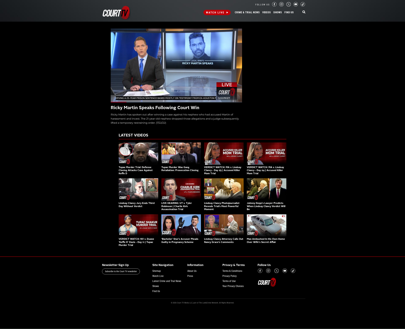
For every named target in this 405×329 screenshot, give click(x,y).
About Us (191, 270)
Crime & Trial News (247, 12)
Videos (266, 12)
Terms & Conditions (232, 270)
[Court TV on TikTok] (303, 5)
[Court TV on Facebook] (274, 5)
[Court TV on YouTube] (295, 5)
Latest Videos (133, 135)
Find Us (289, 12)
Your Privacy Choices (233, 286)
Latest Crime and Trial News (166, 281)
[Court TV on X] (288, 5)
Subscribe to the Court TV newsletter (121, 271)
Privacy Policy (229, 276)
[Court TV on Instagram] (281, 5)
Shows (277, 12)
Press (190, 276)
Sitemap (156, 270)
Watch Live (215, 12)
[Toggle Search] (303, 12)
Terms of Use (229, 281)
